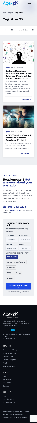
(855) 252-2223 (14, 206)
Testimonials (7, 379)
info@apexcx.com (14, 210)
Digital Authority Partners (18, 418)
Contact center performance (16, 262)
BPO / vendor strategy (14, 273)
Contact (6, 386)
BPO (11, 30)
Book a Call (8, 399)
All (5, 30)
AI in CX (5, 363)
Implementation (8, 356)
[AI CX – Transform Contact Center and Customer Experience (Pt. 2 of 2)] (18, 131)
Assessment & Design (10, 350)
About (5, 376)
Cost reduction (12, 257)
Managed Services (9, 366)
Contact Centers (23, 30)
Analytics (10, 278)
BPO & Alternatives (9, 353)
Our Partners (7, 383)
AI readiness (11, 267)
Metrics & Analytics (9, 360)
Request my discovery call (18, 286)
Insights (10, 13)
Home (4, 13)
